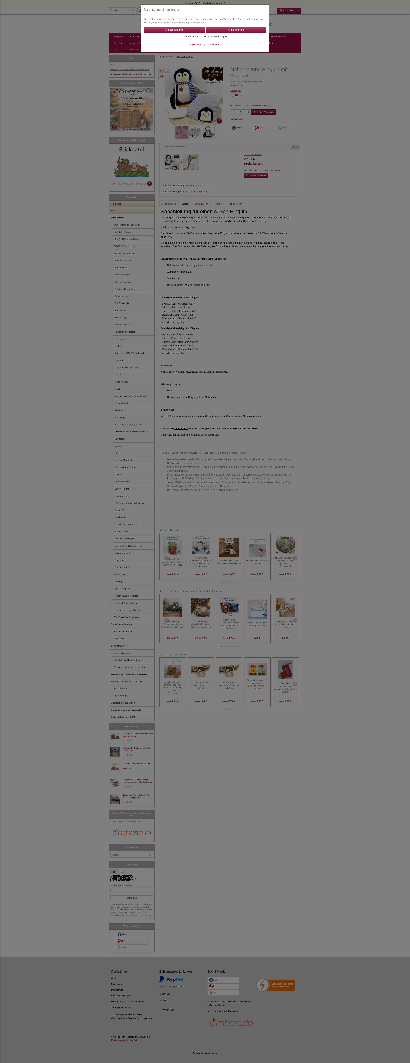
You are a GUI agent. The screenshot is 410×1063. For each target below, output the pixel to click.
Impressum (195, 44)
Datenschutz (214, 44)
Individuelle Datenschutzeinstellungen (205, 36)
